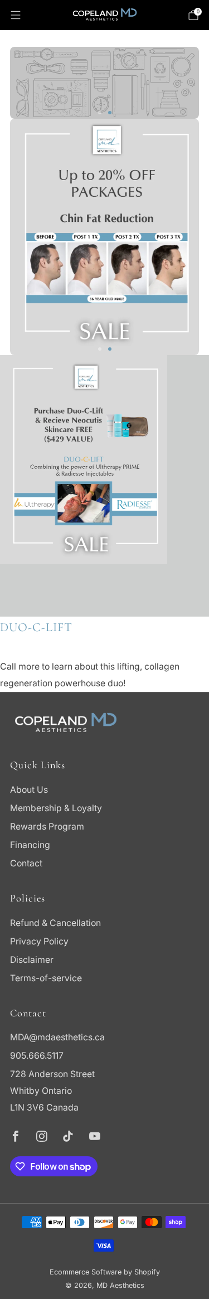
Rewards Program (47, 826)
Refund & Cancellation (55, 923)
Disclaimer (32, 959)
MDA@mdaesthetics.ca (57, 1037)
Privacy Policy (39, 941)
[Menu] (15, 15)
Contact (26, 863)
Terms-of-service (46, 978)
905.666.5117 (37, 1055)
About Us (29, 789)
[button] (99, 112)
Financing (30, 845)
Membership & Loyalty (56, 808)
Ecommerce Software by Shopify (105, 1272)
